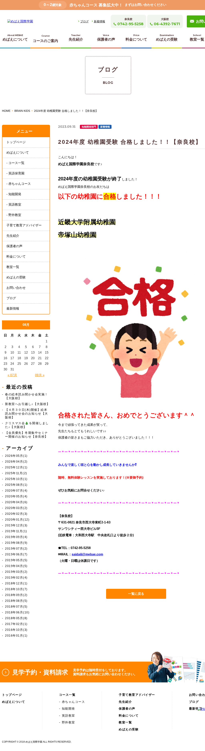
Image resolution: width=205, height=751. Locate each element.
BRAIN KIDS (22, 110)
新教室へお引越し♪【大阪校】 (27, 404)
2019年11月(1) (16, 531)
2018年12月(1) (16, 583)
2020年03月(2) (16, 508)
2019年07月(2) (16, 548)
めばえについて (15, 37)
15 (46, 352)
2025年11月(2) (16, 473)
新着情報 (99, 21)
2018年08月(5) (16, 600)
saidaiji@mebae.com (87, 554)
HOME (6, 110)
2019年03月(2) (16, 571)
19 (26, 358)
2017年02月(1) (16, 624)
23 (5, 363)
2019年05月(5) (16, 560)
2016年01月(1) (16, 635)
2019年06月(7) (16, 554)
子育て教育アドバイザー (24, 225)
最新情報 (12, 308)
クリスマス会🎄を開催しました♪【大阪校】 (27, 425)
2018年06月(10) (17, 612)
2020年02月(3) (16, 513)
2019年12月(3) (16, 525)
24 (12, 363)
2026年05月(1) (16, 455)
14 (40, 352)
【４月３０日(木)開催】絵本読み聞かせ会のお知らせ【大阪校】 (26, 413)
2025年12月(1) (16, 467)
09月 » (39, 375)
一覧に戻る (136, 593)
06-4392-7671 (167, 24)
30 (5, 369)
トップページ (16, 142)
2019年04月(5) (16, 566)
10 (12, 352)
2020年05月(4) (16, 496)
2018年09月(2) (16, 595)
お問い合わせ (16, 287)
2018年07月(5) (16, 606)
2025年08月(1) (16, 484)
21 (40, 358)
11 (19, 352)
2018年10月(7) (16, 589)
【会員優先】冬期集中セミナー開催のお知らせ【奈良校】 (26, 434)
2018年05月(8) (16, 618)
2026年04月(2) (16, 461)
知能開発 (14, 194)
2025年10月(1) (16, 479)
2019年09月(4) (16, 537)
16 (5, 358)
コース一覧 (16, 163)
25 (19, 363)
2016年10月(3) (16, 629)
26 (26, 363)
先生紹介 (76, 37)
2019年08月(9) (16, 542)
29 (46, 363)
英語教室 (14, 204)
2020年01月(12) (17, 519)
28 (40, 363)
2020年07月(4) (16, 490)
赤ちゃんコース (19, 183)
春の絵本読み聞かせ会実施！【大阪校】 (26, 396)
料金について (136, 37)
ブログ (84, 21)
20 (33, 358)
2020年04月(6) (16, 502)
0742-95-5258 (130, 24)
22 (46, 358)
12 (26, 352)
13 (33, 352)
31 (12, 369)
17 (12, 358)
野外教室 (14, 215)
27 (33, 363)
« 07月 (12, 375)
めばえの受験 (167, 37)
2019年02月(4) (16, 577)
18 (19, 358)
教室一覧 (12, 267)
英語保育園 (16, 173)
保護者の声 (106, 37)
